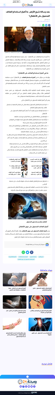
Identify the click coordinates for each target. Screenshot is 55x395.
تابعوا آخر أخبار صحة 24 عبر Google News (35, 244)
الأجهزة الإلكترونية (12, 256)
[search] (4, 5)
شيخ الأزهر (41, 256)
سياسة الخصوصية (27, 389)
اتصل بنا (21, 389)
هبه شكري (46, 19)
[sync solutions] (34, 393)
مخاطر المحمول (33, 256)
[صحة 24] (27, 5)
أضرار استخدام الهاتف (23, 256)
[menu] (50, 5)
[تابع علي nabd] (23, 386)
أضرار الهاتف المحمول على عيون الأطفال (26, 259)
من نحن (33, 389)
